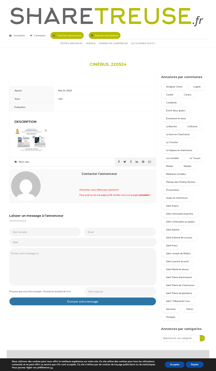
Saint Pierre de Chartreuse (180, 285)
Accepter (174, 364)
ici (51, 367)
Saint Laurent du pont (177, 261)
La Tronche (172, 142)
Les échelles (172, 158)
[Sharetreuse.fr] (106, 16)
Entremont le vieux (176, 118)
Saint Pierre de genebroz (179, 293)
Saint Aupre (172, 205)
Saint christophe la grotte (179, 213)
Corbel (169, 94)
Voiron (189, 308)
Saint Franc (172, 245)
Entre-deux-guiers (175, 110)
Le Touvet (195, 158)
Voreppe (170, 316)
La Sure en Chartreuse (178, 134)
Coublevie (171, 102)
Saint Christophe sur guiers (180, 221)
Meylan (187, 166)
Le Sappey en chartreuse (179, 150)
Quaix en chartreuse (177, 197)
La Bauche (171, 126)
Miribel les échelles (176, 173)
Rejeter (194, 364)
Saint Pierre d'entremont (179, 277)
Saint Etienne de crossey (179, 237)
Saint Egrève (172, 229)
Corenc (188, 94)
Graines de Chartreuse (113, 43)
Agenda (91, 43)
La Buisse (192, 126)
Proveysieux (172, 189)
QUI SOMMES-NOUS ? (143, 43)
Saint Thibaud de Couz (178, 301)
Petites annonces (71, 43)
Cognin (197, 86)
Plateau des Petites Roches (180, 181)
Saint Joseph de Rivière (178, 253)
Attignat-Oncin (174, 86)
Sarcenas (171, 308)
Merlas (169, 166)
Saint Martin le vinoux (177, 269)
